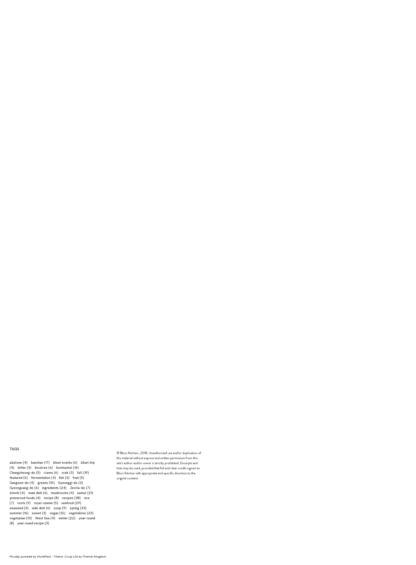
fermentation (43, 478)
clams (51, 473)
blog (94, 5)
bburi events (65, 463)
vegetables (81, 513)
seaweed (19, 508)
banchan (40, 463)
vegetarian (21, 518)
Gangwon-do (22, 483)
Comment (76, 276)
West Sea (45, 518)
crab (68, 473)
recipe (51, 498)
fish (64, 478)
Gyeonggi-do (70, 483)
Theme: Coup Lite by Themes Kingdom (80, 557)
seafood (71, 503)
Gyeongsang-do (24, 488)
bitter (24, 468)
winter (66, 518)
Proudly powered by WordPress (31, 557)
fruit (78, 478)
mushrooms (62, 493)
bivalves (44, 468)
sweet (39, 513)
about (22, 5)
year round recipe (33, 523)
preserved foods (25, 498)
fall (83, 473)
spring (78, 508)
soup (60, 508)
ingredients (56, 5)
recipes (78, 5)
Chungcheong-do (25, 473)
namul (85, 493)
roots (24, 503)
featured (19, 478)
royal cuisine (46, 503)
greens (46, 483)
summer (19, 513)
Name (73, 303)
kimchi (17, 493)
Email (73, 322)
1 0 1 (36, 5)
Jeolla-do (80, 488)
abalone (18, 463)
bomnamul (67, 468)
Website (74, 341)
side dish (41, 508)
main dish (37, 493)
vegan (57, 513)
